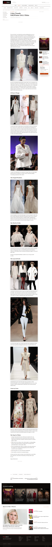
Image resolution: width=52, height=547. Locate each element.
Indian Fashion (31, 5)
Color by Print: (4, 16)
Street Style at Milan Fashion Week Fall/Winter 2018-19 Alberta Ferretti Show (41, 528)
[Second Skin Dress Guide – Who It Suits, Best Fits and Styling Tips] (31, 496)
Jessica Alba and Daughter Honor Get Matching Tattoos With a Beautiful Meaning (43, 500)
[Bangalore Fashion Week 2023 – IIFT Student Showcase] (8, 496)
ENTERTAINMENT (24, 5)
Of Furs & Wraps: (5, 12)
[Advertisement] (24, 27)
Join (44, 73)
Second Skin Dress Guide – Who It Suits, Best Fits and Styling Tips (31, 500)
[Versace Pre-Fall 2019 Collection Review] (31, 522)
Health (36, 5)
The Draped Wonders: (5, 13)
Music (27, 540)
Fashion (19, 5)
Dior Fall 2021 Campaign (38, 511)
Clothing (20, 540)
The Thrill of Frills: (5, 14)
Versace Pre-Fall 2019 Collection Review (41, 522)
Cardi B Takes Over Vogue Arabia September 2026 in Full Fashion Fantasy (19, 500)
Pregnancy (43, 540)
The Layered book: (5, 15)
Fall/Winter (20, 474)
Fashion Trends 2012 (27, 474)
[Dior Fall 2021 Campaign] (31, 511)
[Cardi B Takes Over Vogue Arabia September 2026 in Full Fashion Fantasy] (20, 496)
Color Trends (15, 474)
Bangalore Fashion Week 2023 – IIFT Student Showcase (6, 500)
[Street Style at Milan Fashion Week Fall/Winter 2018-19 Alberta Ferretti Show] (31, 528)
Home (15, 5)
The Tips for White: (5, 17)
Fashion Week (36, 540)
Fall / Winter (35, 510)
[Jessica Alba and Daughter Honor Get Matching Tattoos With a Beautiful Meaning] (43, 496)
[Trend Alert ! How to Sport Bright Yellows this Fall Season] (31, 517)
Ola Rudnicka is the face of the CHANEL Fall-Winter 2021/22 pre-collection (12, 526)
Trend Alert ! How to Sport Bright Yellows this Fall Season (41, 517)
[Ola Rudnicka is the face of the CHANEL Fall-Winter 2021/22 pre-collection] (15, 516)
